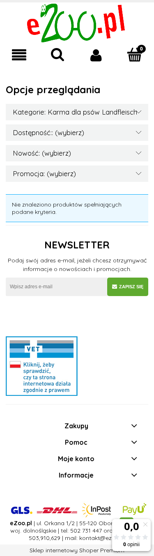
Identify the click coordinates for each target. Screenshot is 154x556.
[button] (19, 55)
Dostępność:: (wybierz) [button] (48, 132)
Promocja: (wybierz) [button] (44, 173)
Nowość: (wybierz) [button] (42, 153)
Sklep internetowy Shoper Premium (77, 550)
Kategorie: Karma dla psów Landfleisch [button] (75, 112)
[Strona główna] (77, 22)
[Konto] (96, 55)
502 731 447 (86, 530)
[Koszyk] (134, 54)
